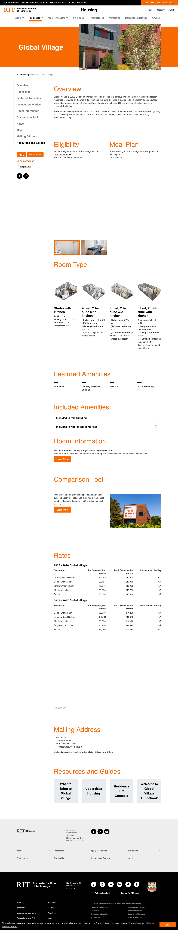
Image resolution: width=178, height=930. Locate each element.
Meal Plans (115, 157)
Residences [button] (34, 17)
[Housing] (26, 831)
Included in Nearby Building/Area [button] (76, 427)
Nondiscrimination (135, 910)
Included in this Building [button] (71, 418)
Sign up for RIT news (130, 893)
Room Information (28, 111)
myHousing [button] (78, 17)
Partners (81, 3)
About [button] (18, 17)
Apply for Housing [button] (56, 17)
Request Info (148, 3)
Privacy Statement (135, 917)
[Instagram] (26, 176)
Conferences (97, 17)
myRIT (171, 9)
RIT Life (51, 907)
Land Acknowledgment (99, 907)
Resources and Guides (31, 142)
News (150, 9)
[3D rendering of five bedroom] (149, 291)
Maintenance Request (136, 17)
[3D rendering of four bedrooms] (94, 291)
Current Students (30, 3)
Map (19, 130)
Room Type (23, 92)
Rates (20, 123)
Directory (160, 9)
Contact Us (114, 17)
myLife (131, 858)
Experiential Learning (26, 913)
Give (172, 3)
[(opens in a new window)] (93, 831)
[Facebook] (19, 176)
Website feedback (103, 893)
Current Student (61, 154)
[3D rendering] (66, 291)
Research (52, 902)
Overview (22, 85)
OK (168, 924)
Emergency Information (99, 914)
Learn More (62, 459)
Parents (44, 3)
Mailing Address (27, 136)
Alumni (72, 3)
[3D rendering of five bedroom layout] (121, 291)
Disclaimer (95, 910)
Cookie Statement (137, 923)
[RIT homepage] (20, 10)
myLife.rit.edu (35, 154)
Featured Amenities (29, 98)
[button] (158, 18)
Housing (25, 74)
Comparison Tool (27, 117)
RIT (18, 74)
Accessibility (96, 917)
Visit (159, 3)
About (19, 902)
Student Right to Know (136, 907)
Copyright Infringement (136, 914)
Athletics (52, 913)
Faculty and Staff (58, 3)
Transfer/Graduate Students (67, 157)
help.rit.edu (25, 166)
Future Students (11, 3)
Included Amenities (29, 104)
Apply (165, 3)
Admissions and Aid (26, 918)
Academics (21, 907)
